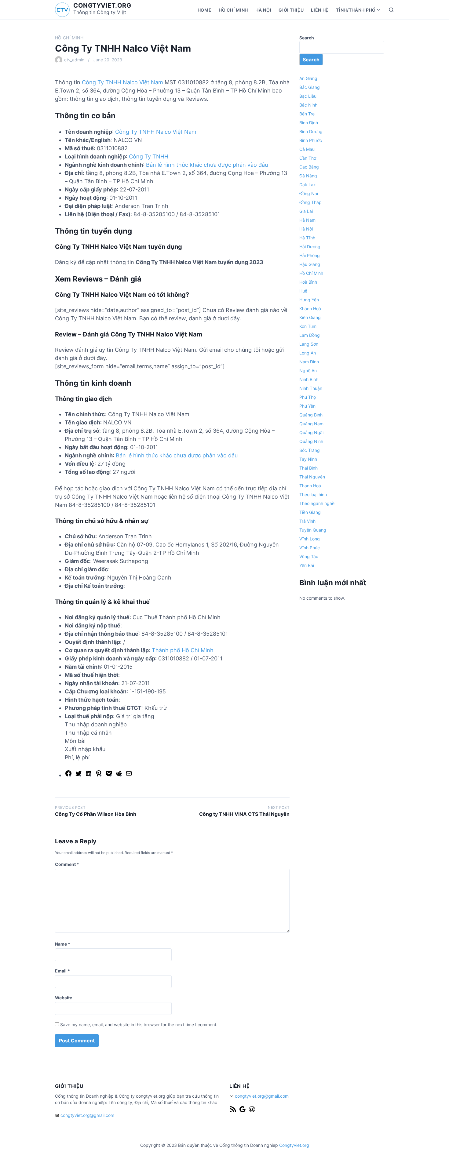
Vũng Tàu (308, 556)
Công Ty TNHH (148, 156)
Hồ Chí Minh (233, 10)
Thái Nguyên (312, 476)
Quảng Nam (311, 423)
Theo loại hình (313, 494)
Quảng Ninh (311, 441)
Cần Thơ (307, 158)
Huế (303, 290)
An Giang (308, 78)
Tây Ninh (308, 459)
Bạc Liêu (307, 96)
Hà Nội (263, 10)
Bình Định (308, 122)
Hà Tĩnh (307, 237)
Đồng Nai (308, 193)
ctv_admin (74, 59)
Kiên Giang (310, 317)
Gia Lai (306, 211)
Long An (307, 352)
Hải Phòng (309, 255)
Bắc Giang (309, 87)
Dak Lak (307, 184)
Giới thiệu (291, 10)
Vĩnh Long (309, 538)
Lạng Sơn (308, 344)
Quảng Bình (311, 414)
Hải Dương (309, 246)
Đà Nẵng (308, 175)
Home (205, 10)
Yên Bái (306, 565)
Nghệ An (308, 370)
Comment (67, 864)
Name (62, 944)
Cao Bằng (309, 166)
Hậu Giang (309, 264)
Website (63, 997)
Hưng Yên (309, 299)
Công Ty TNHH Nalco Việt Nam (122, 82)
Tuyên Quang (312, 529)
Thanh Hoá (310, 485)
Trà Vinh (307, 521)
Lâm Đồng (309, 335)
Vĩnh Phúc (309, 547)
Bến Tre (307, 113)
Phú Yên (307, 406)
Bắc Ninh (308, 104)
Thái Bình (308, 468)
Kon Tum (307, 326)
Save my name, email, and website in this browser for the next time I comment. (138, 1024)
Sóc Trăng (309, 450)
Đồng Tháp (310, 202)
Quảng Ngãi (311, 432)
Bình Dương (311, 131)
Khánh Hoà (310, 308)
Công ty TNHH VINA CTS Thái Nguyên (244, 814)
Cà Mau (307, 149)
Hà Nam (307, 220)
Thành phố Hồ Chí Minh (183, 650)
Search (306, 37)
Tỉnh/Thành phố (356, 10)
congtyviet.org (102, 5)
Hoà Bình (308, 282)
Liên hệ (320, 10)
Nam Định (309, 361)
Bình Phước (310, 140)
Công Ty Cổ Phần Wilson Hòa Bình (95, 814)
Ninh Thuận (310, 388)
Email (62, 970)
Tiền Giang (310, 512)
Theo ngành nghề (316, 503)
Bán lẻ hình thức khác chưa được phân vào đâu (207, 165)
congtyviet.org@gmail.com (87, 1115)
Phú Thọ (307, 397)
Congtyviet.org (294, 1145)
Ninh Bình (308, 379)
